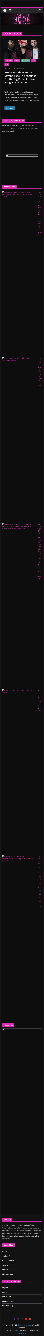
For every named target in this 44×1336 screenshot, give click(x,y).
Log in (4, 1292)
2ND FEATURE (8, 60)
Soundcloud (6, 128)
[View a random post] (39, 10)
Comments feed (8, 1301)
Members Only (7, 1274)
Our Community (8, 1260)
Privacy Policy (7, 1269)
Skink (6, 64)
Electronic (25, 60)
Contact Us (6, 1256)
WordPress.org (7, 1306)
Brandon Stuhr (20, 68)
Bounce (17, 60)
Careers (5, 1265)
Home (4, 1251)
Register (5, 1288)
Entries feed (6, 1297)
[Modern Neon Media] (4, 10)
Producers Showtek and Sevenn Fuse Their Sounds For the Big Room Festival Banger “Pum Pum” (20, 77)
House (33, 60)
